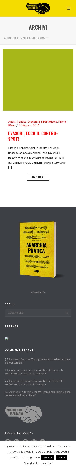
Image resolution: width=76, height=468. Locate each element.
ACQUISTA (38, 291)
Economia (33, 121)
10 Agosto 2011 (29, 125)
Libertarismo (49, 121)
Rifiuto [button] (61, 457)
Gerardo (14, 370)
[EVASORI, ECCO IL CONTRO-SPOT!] (38, 79)
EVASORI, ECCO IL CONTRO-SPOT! (33, 136)
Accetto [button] (48, 457)
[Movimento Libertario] (38, 8)
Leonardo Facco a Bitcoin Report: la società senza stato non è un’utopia (34, 371)
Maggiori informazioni (38, 463)
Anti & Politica (17, 121)
